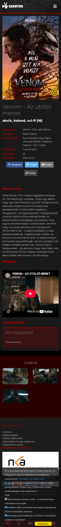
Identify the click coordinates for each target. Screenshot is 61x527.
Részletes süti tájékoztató (31, 479)
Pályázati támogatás (12, 444)
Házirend (7, 432)
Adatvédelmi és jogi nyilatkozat (18, 441)
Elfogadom (43, 523)
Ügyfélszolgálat (10, 435)
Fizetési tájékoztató (12, 438)
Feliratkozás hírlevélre (15, 448)
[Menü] (55, 6)
